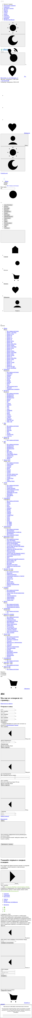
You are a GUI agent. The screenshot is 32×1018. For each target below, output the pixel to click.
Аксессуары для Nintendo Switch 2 (16, 553)
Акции (5, 900)
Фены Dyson (10, 618)
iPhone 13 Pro (10, 359)
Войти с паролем (5, 747)
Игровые (9, 419)
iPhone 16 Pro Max (11, 344)
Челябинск (6, 228)
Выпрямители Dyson (12, 621)
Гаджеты (6, 587)
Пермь (5, 221)
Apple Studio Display (12, 454)
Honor (8, 383)
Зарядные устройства (12, 639)
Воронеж (6, 209)
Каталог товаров (8, 4)
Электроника (7, 526)
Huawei (9, 378)
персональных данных (12, 725)
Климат (9, 585)
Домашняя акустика (12, 492)
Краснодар (6, 214)
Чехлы (8, 433)
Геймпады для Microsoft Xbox (14, 549)
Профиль (17, 310)
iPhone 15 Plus (10, 351)
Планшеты (6, 369)
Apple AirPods (10, 491)
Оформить (27, 688)
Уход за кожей (10, 632)
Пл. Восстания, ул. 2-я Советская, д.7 (13, 77)
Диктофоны (10, 495)
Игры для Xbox (11, 550)
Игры (8, 567)
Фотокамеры (10, 533)
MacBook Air (10, 396)
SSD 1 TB (9, 421)
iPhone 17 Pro (10, 334)
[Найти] (13, 59)
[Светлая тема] (13, 28)
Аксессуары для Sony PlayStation (15, 546)
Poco (8, 385)
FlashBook (9, 410)
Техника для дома (8, 569)
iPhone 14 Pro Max (11, 352)
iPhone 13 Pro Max (11, 358)
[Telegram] (15, 95)
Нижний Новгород (8, 216)
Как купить (7, 896)
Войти (26, 145)
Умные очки (10, 600)
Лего (8, 557)
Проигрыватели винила (13, 607)
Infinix (8, 520)
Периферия (10, 651)
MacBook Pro (10, 395)
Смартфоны (7, 498)
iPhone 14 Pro (10, 353)
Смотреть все (4, 173)
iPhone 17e (9, 338)
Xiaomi (8, 376)
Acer (8, 407)
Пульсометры (10, 627)
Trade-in (6, 899)
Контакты (6, 904)
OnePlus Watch (10, 481)
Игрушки (9, 563)
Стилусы (9, 436)
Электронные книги (12, 386)
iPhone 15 (9, 349)
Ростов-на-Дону (8, 223)
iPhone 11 (9, 365)
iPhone (6, 181)
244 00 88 (5, 80)
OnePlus (9, 382)
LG (8, 612)
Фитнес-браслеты (11, 475)
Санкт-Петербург (8, 205)
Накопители (10, 653)
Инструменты (10, 583)
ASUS (8, 516)
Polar (8, 479)
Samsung (9, 375)
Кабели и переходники (13, 646)
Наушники (10, 486)
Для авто (9, 641)
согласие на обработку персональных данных (17, 886)
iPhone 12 (9, 363)
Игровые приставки (12, 564)
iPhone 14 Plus (10, 355)
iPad (5, 423)
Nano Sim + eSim (8, 662)
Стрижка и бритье (11, 629)
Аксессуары (10, 581)
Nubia (8, 518)
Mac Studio (10, 453)
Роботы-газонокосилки (13, 584)
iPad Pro (9, 427)
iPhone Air (9, 335)
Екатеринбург (7, 211)
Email (16, 883)
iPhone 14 (9, 356)
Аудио (5, 482)
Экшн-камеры (10, 597)
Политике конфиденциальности (10, 891)
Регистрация (4, 819)
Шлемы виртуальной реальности (15, 559)
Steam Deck (10, 556)
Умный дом (10, 578)
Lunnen (9, 417)
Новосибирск (7, 218)
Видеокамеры (10, 530)
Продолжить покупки (6, 990)
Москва (6, 206)
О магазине (7, 895)
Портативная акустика (13, 489)
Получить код (4, 744)
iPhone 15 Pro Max (11, 346)
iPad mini (9, 430)
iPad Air (9, 428)
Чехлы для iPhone (11, 368)
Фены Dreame (10, 622)
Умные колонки (11, 488)
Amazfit (9, 467)
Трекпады (9, 457)
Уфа (5, 226)
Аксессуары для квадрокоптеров (15, 593)
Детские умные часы (12, 474)
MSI (8, 406)
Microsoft (9, 387)
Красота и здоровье (9, 614)
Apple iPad (9, 373)
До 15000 (9, 525)
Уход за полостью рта (12, 631)
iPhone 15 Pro (10, 348)
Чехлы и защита (11, 638)
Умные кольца (10, 598)
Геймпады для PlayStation (13, 542)
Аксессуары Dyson (12, 628)
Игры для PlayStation (12, 543)
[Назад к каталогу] (1, 324)
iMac (8, 450)
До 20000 (9, 523)
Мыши (8, 458)
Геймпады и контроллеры (13, 566)
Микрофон (10, 494)
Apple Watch (10, 464)
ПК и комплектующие (13, 535)
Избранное (27, 133)
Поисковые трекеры (12, 652)
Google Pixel (10, 478)
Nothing (9, 513)
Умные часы (7, 460)
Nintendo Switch (11, 552)
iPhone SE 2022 (11, 366)
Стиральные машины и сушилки (15, 576)
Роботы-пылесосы (11, 574)
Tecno (8, 379)
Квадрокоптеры (11, 591)
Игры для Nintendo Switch (14, 554)
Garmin (9, 471)
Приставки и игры (9, 536)
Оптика (9, 649)
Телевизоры (7, 608)
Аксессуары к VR (11, 560)
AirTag (8, 594)
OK (17, 1015)
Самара (6, 224)
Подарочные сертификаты (11, 902)
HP (7, 402)
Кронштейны (10, 655)
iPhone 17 (9, 336)
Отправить (3, 722)
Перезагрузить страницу (7, 844)
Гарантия (6, 893)
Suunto (8, 477)
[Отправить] (13, 876)
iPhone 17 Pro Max (11, 332)
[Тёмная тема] (13, 40)
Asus (8, 409)
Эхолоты (9, 645)
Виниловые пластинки (13, 605)
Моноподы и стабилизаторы (14, 642)
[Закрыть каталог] (13, 324)
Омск (5, 219)
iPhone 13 (9, 361)
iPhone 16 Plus (10, 345)
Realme (9, 380)
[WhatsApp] (15, 107)
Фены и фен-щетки (12, 624)
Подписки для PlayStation (13, 544)
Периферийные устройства (14, 532)
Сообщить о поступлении (7, 942)
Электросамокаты (11, 595)
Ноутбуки (6, 390)
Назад (5, 182)
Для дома (9, 644)
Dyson (8, 580)
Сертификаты (7, 658)
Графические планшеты (13, 389)
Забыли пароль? (5, 816)
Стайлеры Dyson (11, 619)
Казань (6, 213)
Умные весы (10, 625)
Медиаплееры (10, 561)
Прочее (9, 656)
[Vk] (15, 119)
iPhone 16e (9, 342)
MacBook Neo (10, 397)
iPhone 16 (9, 339)
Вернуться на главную (7, 703)
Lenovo (9, 403)
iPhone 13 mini (10, 362)
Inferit (8, 413)
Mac (5, 441)
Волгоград (6, 208)
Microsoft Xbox (11, 547)
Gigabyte (9, 416)
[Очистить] (25, 64)
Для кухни (9, 577)
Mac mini (9, 451)
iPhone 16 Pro (10, 341)
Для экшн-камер (11, 648)
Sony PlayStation (11, 540)
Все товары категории (13, 331)
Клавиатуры (10, 434)
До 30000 (9, 522)
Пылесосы (9, 573)
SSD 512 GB (10, 420)
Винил (8, 496)
